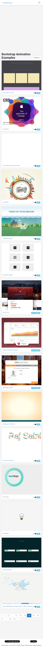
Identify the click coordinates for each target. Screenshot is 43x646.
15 (33, 615)
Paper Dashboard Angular (10, 350)
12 (20, 615)
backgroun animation (9, 424)
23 (14, 619)
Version (36, 57)
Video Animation (7, 238)
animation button (8, 275)
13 (25, 615)
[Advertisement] (21, 26)
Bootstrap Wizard (8, 387)
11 (16, 615)
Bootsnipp (7, 2)
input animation (7, 570)
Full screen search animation (11, 165)
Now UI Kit (6, 312)
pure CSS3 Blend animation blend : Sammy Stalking (18, 606)
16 (38, 615)
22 (10, 619)
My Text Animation (8, 460)
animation (6, 129)
